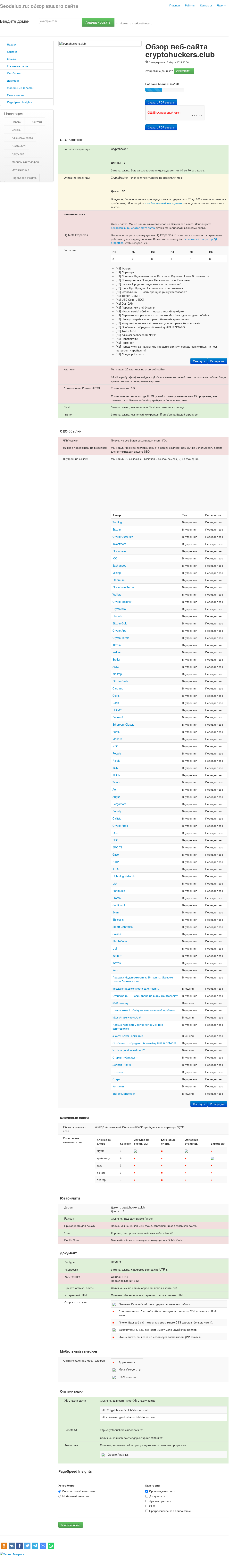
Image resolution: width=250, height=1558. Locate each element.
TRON (116, 775)
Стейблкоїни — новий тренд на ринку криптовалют (145, 996)
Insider (116, 652)
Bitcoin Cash (120, 681)
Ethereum (118, 580)
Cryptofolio (119, 609)
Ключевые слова (16, 66)
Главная (174, 5)
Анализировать (98, 22)
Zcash (116, 782)
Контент (11, 52)
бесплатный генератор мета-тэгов (133, 228)
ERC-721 (118, 847)
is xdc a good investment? (128, 1050)
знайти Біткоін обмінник (127, 1036)
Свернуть (199, 361)
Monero (117, 739)
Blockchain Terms (123, 587)
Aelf (114, 789)
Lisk (114, 883)
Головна (117, 1072)
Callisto (116, 818)
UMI (115, 948)
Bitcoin (116, 529)
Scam (116, 912)
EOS (115, 833)
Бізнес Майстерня (124, 1093)
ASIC (115, 667)
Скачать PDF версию (161, 102)
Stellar (116, 659)
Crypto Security (121, 602)
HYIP (115, 862)
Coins (116, 695)
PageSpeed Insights (18, 102)
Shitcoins (118, 919)
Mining (116, 573)
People (116, 753)
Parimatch (118, 891)
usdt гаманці (120, 1003)
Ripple (116, 761)
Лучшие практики (160, 1501)
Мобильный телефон (19, 88)
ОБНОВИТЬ (183, 71)
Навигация (13, 113)
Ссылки (11, 59)
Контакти (118, 1086)
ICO (114, 558)
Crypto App (119, 630)
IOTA (115, 869)
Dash (115, 703)
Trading (117, 522)
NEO (115, 746)
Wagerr (116, 956)
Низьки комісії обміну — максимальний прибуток (143, 1010)
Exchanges (119, 565)
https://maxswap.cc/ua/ (126, 1017)
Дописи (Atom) (121, 1065)
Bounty (116, 811)
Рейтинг (190, 5)
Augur (116, 797)
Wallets (116, 594)
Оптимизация (14, 95)
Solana (116, 934)
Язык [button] (220, 5)
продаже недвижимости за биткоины (135, 988)
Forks (116, 732)
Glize (115, 854)
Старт (116, 1079)
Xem (115, 970)
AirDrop (117, 674)
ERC (115, 840)
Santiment (118, 905)
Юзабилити (13, 73)
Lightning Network (123, 876)
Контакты (206, 5)
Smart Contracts (122, 927)
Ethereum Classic (123, 724)
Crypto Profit (120, 826)
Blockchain (119, 551)
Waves (116, 963)
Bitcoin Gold (119, 623)
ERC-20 (117, 710)
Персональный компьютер (79, 1491)
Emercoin (118, 717)
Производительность (162, 1491)
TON (115, 768)
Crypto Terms (120, 638)
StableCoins (119, 941)
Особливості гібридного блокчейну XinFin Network (144, 1043)
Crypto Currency (122, 537)
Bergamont (119, 804)
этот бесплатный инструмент (163, 203)
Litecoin (117, 616)
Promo (116, 898)
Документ (12, 80)
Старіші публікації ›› (125, 1057)
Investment (119, 544)
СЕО (152, 1506)
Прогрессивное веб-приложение (170, 1511)
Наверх (10, 44)
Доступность (157, 1496)
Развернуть (217, 361)
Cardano (117, 688)
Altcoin (116, 645)
